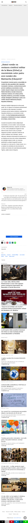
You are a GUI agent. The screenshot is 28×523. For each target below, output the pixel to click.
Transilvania (11, 463)
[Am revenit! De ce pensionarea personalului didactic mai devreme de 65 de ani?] (14, 400)
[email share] (5, 243)
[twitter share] (2, 243)
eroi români (22, 254)
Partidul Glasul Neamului (7, 381)
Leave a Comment (14, 236)
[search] (26, 2)
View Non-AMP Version (17, 517)
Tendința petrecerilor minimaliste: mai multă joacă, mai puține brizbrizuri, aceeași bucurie (13, 439)
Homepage (3, 59)
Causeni (8, 254)
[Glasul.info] (13, 2)
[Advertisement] (14, 21)
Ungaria (16, 463)
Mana (2, 256)
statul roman (11, 256)
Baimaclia (3, 254)
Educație (8, 355)
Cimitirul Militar (15, 254)
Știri (12, 355)
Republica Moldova (18, 5)
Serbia (25, 5)
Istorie (3, 493)
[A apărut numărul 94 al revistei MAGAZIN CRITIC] (14, 347)
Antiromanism (4, 463)
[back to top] (25, 517)
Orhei (6, 256)
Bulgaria (10, 5)
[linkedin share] (10, 243)
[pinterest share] (7, 243)
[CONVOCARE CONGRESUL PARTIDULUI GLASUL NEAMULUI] (14, 373)
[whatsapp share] (12, 243)
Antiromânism (4, 5)
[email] (7, 521)
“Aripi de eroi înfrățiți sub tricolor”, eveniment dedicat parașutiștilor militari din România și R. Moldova (13, 308)
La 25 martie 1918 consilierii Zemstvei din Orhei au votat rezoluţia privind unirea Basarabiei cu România (13, 331)
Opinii (7, 408)
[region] (14, 46)
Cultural (3, 355)
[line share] (15, 243)
